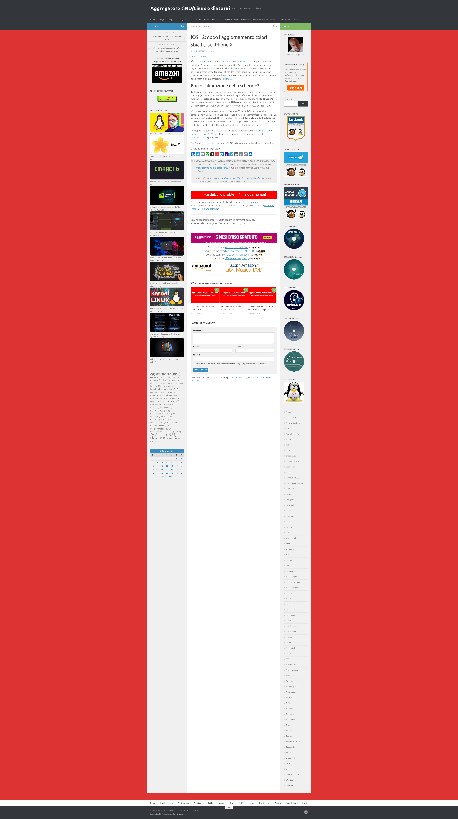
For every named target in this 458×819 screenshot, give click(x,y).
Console (289, 450)
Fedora (155, 395)
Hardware (290, 527)
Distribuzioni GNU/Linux (295, 483)
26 (162, 473)
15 (176, 466)
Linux (170, 414)
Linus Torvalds (157, 414)
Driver (164, 392)
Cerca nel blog (289, 99)
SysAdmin (163, 434)
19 (162, 470)
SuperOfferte (284, 20)
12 (162, 466)
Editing (172, 392)
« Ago (164, 477)
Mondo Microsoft (292, 588)
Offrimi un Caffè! (231, 20)
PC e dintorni (291, 626)
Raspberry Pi (157, 432)
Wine (153, 441)
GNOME (165, 398)
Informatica (170, 401)
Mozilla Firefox (159, 423)
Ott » (170, 477)
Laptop (289, 560)
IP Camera (290, 549)
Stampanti (290, 714)
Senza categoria (200, 26)
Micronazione (291, 571)
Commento (198, 330)
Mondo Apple (291, 577)
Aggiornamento (165, 373)
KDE (154, 407)
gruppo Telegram (210, 209)
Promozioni (290, 637)
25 (157, 473)
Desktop (168, 386)
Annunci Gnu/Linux (293, 423)
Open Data (290, 610)
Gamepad (290, 505)
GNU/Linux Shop (165, 20)
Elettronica (290, 489)
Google (176, 398)
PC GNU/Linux (181, 20)
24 (153, 473)
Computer (165, 383)
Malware (168, 417)
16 (181, 466)
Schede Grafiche (292, 665)
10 (153, 466)
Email (238, 346)
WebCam (289, 780)
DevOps (155, 392)
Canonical (173, 380)
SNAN (288, 703)
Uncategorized (291, 758)
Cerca (303, 104)
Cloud (154, 383)
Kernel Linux (160, 410)
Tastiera (289, 736)
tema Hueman (179, 814)
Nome (196, 346)
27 (167, 473)
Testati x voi (290, 752)
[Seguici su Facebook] (182, 26)
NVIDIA (173, 423)
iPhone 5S (227, 79)
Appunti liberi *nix (293, 434)
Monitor (289, 593)
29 (176, 473)
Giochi (288, 511)
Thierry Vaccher (199, 56)
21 (172, 470)
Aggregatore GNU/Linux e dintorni (190, 8)
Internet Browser (162, 404)
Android (162, 377)
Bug (163, 380)
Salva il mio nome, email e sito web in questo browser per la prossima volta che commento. (232, 364)
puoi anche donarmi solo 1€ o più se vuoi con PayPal (237, 178)
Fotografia (290, 500)
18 (157, 470)
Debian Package (292, 467)
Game (154, 398)
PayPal (288, 621)
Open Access (291, 604)
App (287, 428)
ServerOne (290, 676)
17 (153, 470)
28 (172, 473)
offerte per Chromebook (236, 254)
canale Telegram (250, 202)
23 (181, 470)
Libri (287, 566)
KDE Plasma (166, 407)
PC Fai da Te (196, 20)
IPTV (287, 555)
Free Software (169, 395)
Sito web (196, 355)
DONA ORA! (296, 88)
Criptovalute (291, 456)
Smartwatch (291, 697)
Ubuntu (158, 438)
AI (153, 377)
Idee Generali (291, 538)
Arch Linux (174, 377)
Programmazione (160, 429)
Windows (173, 439)
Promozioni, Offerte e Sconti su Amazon (258, 20)
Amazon (289, 412)
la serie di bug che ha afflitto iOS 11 (235, 61)
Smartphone (291, 692)
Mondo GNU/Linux (293, 582)
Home (152, 20)
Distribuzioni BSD (292, 478)
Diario (288, 472)
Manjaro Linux (156, 420)
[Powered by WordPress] (160, 814)
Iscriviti (296, 20)
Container (177, 383)
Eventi (288, 494)
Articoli (154, 380)
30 (181, 473)
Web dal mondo (292, 774)
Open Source (291, 615)
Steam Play (290, 719)
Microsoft (167, 420)
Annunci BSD (291, 417)
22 (176, 470)
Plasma (153, 426)
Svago (288, 725)
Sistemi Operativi (292, 687)
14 (172, 466)
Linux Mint (156, 417)
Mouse (288, 599)
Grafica (154, 401)
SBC (287, 659)
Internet (289, 544)
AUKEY (288, 445)
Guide (206, 20)
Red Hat (169, 432)
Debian (156, 386)
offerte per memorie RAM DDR (237, 250)
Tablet (288, 730)
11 (157, 466)
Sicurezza (216, 20)
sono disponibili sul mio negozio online (212, 168)
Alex (195, 51)
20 (167, 470)
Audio (288, 439)
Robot (288, 643)
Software (289, 708)
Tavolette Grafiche (293, 741)
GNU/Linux (290, 516)
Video (288, 769)
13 (167, 466)
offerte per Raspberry (237, 258)
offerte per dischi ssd (236, 247)
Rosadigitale (291, 648)
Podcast (163, 426)
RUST (178, 432)
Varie (288, 763)
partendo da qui (218, 164)
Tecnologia (290, 747)
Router (288, 654)
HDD (288, 533)
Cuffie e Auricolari (293, 461)
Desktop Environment (164, 389)
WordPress (290, 785)
